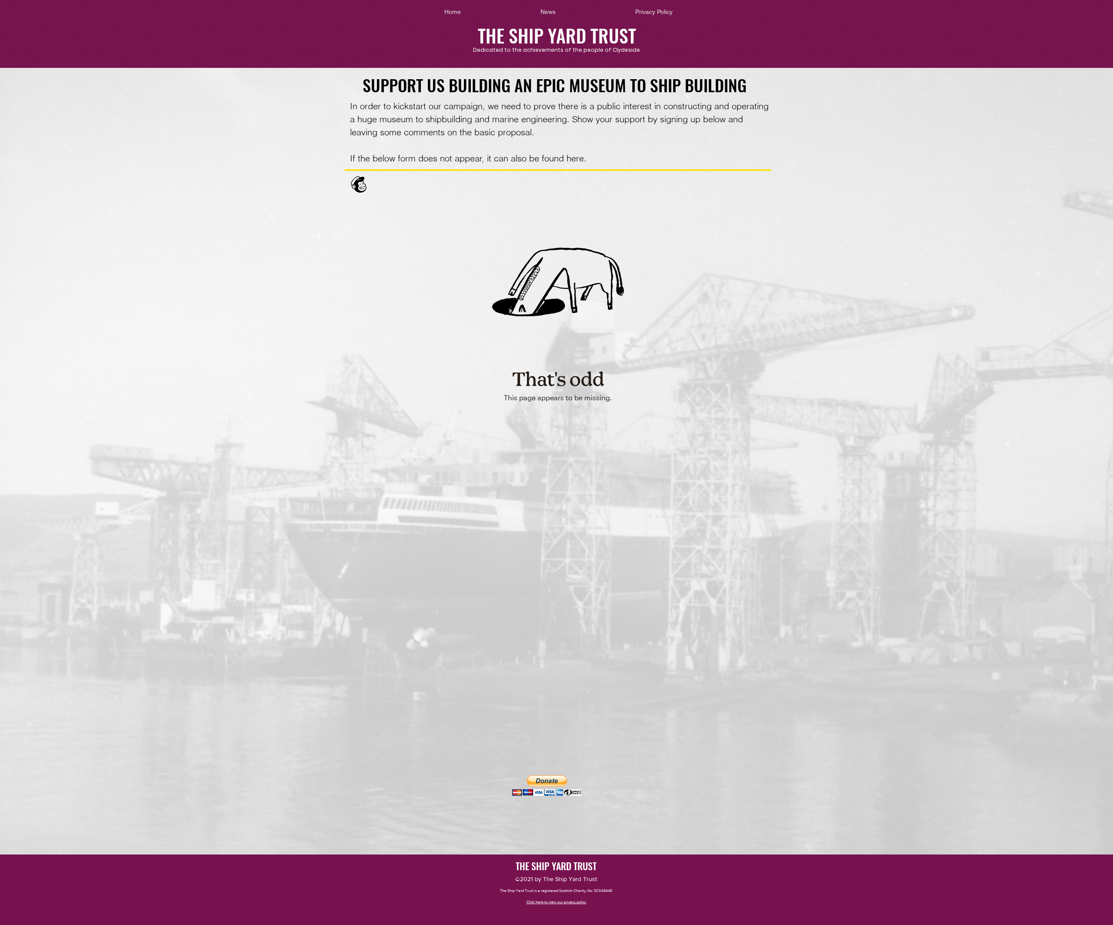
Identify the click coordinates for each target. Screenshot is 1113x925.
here (575, 158)
